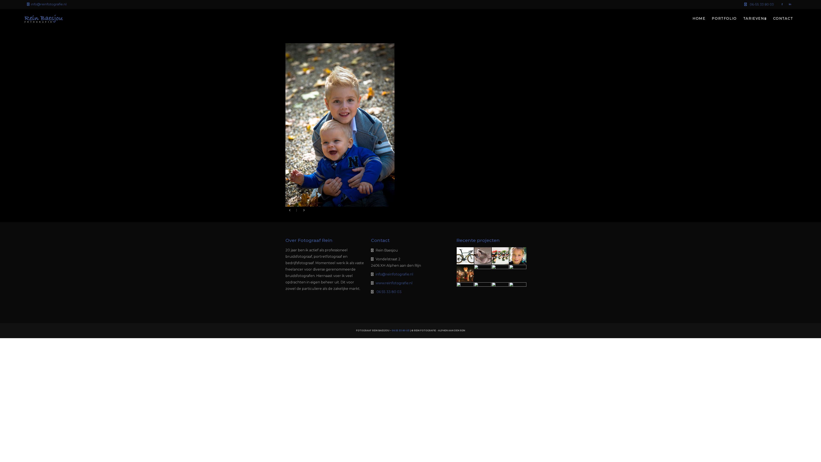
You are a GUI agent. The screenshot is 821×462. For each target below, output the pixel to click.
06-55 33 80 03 (762, 4)
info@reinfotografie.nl (48, 4)
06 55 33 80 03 (389, 292)
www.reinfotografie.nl (394, 283)
